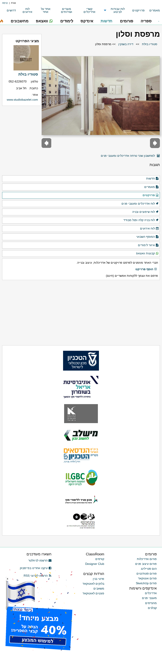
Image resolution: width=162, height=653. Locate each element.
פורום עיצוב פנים (146, 563)
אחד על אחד (45, 10)
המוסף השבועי (145, 236)
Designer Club (94, 563)
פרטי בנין (98, 578)
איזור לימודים (146, 245)
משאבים (98, 588)
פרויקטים (149, 195)
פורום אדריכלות (147, 559)
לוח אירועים (27, 10)
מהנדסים (151, 603)
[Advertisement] (81, 312)
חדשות (150, 178)
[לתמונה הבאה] (46, 143)
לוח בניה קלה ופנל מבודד (139, 220)
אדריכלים (151, 593)
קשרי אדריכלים (89, 10)
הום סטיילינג (149, 568)
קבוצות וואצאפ (145, 253)
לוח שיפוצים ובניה (143, 211)
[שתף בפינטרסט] (96, 154)
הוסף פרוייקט (144, 269)
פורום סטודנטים (146, 573)
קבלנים (152, 608)
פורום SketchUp (146, 583)
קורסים (99, 559)
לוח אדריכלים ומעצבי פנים (138, 203)
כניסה (5, 3)
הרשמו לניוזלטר (38, 560)
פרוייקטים (138, 10)
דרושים (11, 10)
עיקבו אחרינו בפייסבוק (34, 568)
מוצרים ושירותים (66, 10)
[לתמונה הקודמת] (155, 143)
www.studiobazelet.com (22, 99)
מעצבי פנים (149, 598)
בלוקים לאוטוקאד (93, 583)
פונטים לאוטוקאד (93, 593)
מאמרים (154, 10)
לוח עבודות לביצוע (118, 10)
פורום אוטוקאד (147, 578)
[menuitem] (152, 10)
